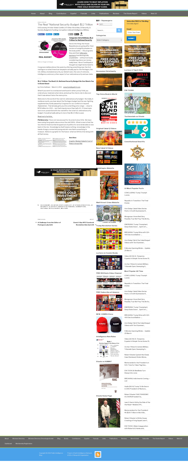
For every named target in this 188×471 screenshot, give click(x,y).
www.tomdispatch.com (71, 87)
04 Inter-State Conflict (56, 28)
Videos (144, 13)
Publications (104, 13)
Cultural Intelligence (75, 30)
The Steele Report (130, 13)
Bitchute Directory (18, 438)
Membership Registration (24, 443)
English (100, 24)
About (42, 13)
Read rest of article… (45, 116)
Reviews (116, 13)
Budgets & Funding (51, 30)
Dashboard (8, 443)
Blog (50, 13)
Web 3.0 (154, 13)
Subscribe (145, 438)
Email (129, 29)
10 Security (84, 28)
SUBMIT (131, 38)
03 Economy (42, 28)
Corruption (63, 30)
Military (86, 30)
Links (93, 13)
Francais (84, 13)
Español (73, 13)
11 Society (53, 206)
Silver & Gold (135, 438)
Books (66, 438)
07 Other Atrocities (72, 28)
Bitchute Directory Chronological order (41, 438)
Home (33, 13)
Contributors (61, 13)
